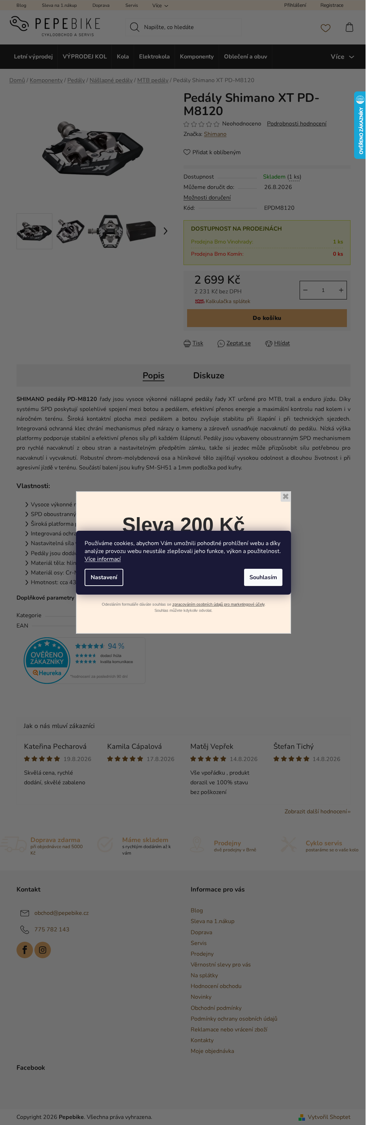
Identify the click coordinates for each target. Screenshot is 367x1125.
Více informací (103, 559)
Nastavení (104, 577)
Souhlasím (263, 577)
